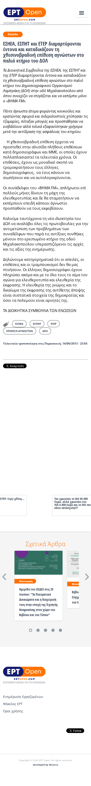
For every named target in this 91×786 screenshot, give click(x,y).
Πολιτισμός (26, 581)
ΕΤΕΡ (53, 323)
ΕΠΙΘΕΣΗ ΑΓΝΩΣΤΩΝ (19, 331)
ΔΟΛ (45, 331)
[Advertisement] (45, 427)
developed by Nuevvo (45, 764)
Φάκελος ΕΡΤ (13, 704)
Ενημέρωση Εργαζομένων (23, 696)
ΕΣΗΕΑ (19, 323)
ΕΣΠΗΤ (37, 323)
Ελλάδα (13, 34)
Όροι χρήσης (13, 711)
